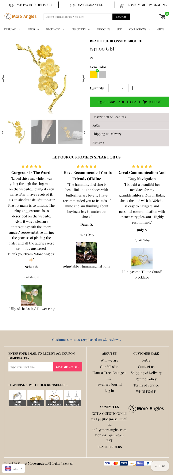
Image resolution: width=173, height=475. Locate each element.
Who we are (109, 360)
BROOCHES (103, 29)
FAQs (146, 360)
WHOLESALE (146, 391)
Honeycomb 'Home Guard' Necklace (91, 274)
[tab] (129, 117)
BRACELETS (78, 29)
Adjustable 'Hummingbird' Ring (35, 266)
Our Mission (109, 366)
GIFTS (160, 29)
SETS (119, 29)
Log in (109, 390)
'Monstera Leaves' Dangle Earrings (146, 248)
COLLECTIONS (137, 29)
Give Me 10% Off (67, 367)
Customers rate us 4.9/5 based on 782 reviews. (86, 339)
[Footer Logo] (146, 408)
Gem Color (98, 67)
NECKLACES (53, 29)
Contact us (146, 366)
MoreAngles (37, 463)
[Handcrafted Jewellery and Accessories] (20, 17)
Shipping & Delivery (146, 372)
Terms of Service (146, 385)
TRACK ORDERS (109, 447)
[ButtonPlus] (132, 88)
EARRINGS (10, 29)
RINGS (31, 29)
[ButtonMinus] (112, 88)
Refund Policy (146, 379)
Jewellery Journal (109, 384)
